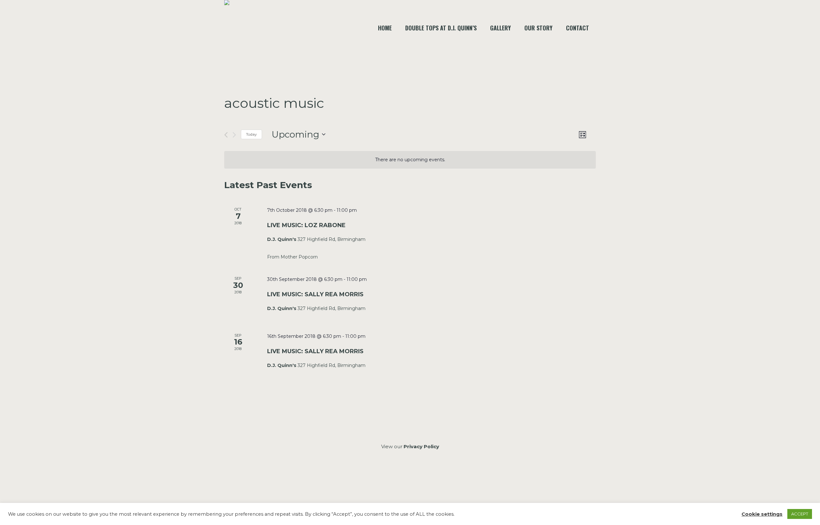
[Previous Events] (226, 135)
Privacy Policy (421, 446)
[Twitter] (426, 481)
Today (251, 134)
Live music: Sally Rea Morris (315, 294)
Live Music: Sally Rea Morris (315, 351)
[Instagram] (409, 481)
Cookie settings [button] (762, 514)
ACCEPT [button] (799, 513)
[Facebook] (392, 481)
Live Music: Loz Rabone (306, 225)
